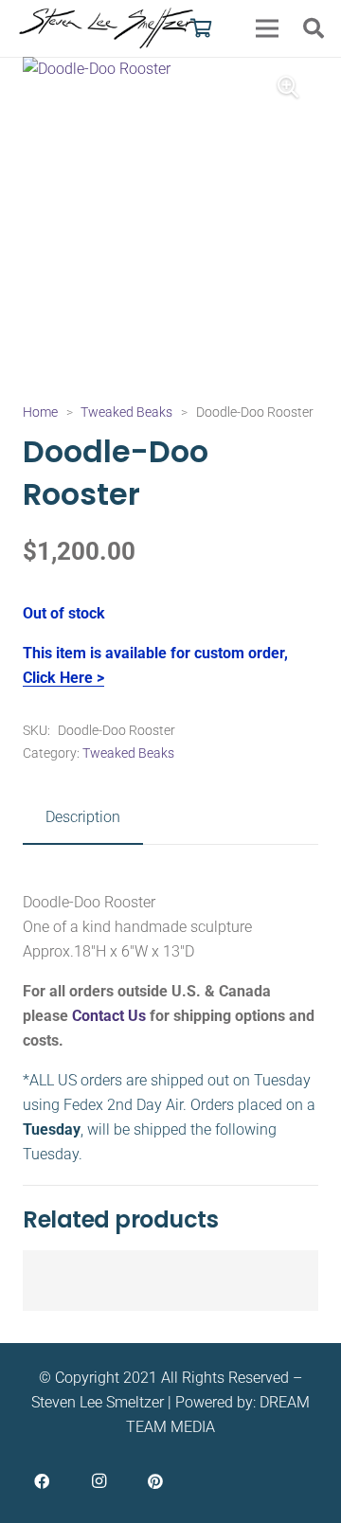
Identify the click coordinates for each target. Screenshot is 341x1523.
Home (40, 412)
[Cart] (202, 28)
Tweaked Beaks (126, 412)
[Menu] (267, 28)
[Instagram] (98, 1481)
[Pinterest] (155, 1481)
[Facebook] (42, 1481)
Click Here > (63, 678)
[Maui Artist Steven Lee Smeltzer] (108, 28)
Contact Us (109, 1016)
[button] (313, 28)
